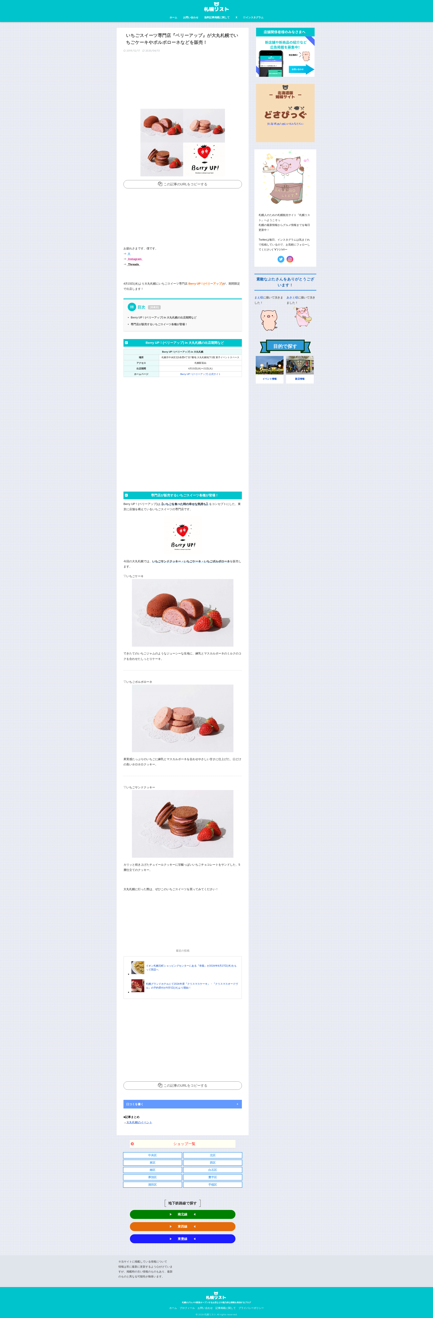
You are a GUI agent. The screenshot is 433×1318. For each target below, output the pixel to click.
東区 (152, 1162)
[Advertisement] (182, 81)
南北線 (182, 1214)
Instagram (134, 259)
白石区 (212, 1170)
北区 (213, 1155)
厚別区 (152, 1177)
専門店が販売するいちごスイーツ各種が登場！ (159, 324)
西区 (213, 1162)
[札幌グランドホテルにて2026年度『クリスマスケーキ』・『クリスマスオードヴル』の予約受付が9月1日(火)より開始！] (185, 992)
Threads (133, 264)
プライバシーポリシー (251, 1308)
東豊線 (182, 1239)
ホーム (173, 17)
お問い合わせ (190, 17)
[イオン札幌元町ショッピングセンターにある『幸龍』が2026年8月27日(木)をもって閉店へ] (185, 974)
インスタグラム (255, 17)
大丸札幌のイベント (139, 1122)
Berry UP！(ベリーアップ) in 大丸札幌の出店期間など (164, 317)
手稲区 (212, 1184)
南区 (152, 1170)
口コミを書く (135, 1104)
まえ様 (258, 297)
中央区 (152, 1155)
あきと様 (292, 297)
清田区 (152, 1184)
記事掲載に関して (225, 1308)
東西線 (182, 1226)
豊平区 (212, 1177)
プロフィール (187, 1308)
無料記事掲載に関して (217, 17)
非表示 (154, 307)
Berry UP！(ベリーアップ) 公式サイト (200, 374)
